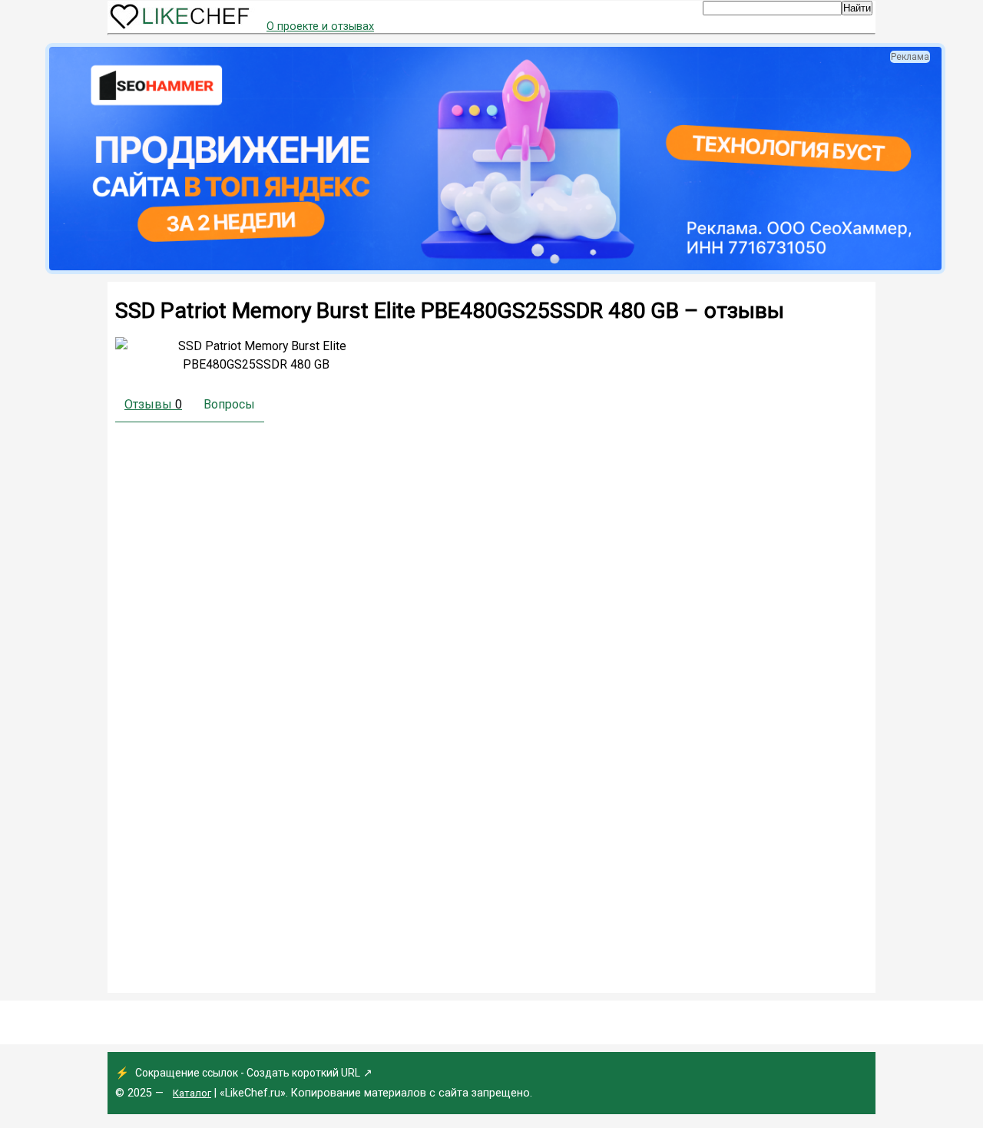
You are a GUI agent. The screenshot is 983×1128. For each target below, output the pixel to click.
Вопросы (229, 404)
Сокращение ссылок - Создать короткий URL (247, 1073)
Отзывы (153, 404)
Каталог (192, 1093)
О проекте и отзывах (320, 26)
